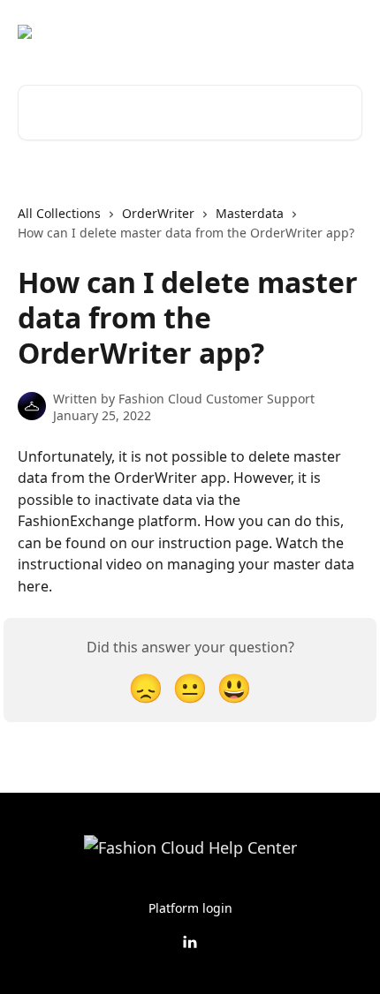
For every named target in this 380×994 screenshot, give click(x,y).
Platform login (190, 908)
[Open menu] (346, 31)
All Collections (59, 213)
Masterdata (250, 213)
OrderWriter (158, 213)
